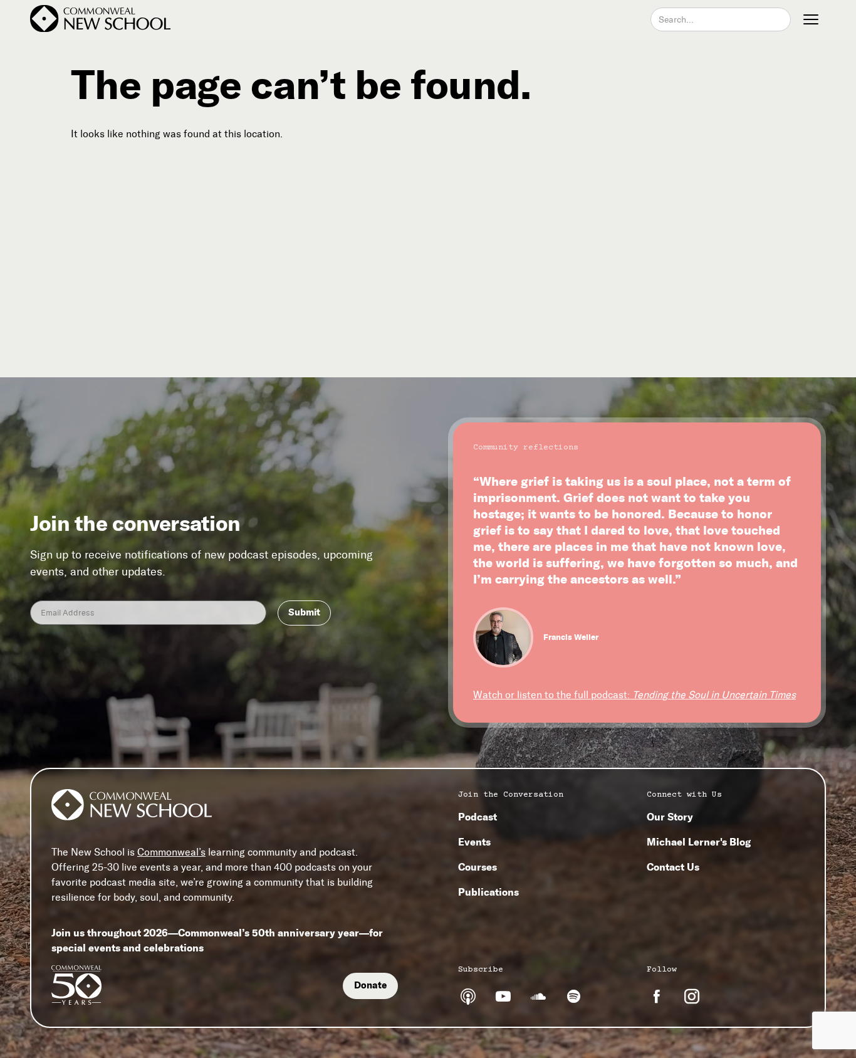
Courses (477, 867)
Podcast (477, 816)
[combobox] (720, 19)
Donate (370, 985)
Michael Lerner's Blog (699, 841)
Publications (488, 892)
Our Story (670, 816)
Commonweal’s (171, 852)
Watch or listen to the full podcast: (634, 695)
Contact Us (673, 867)
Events (474, 841)
